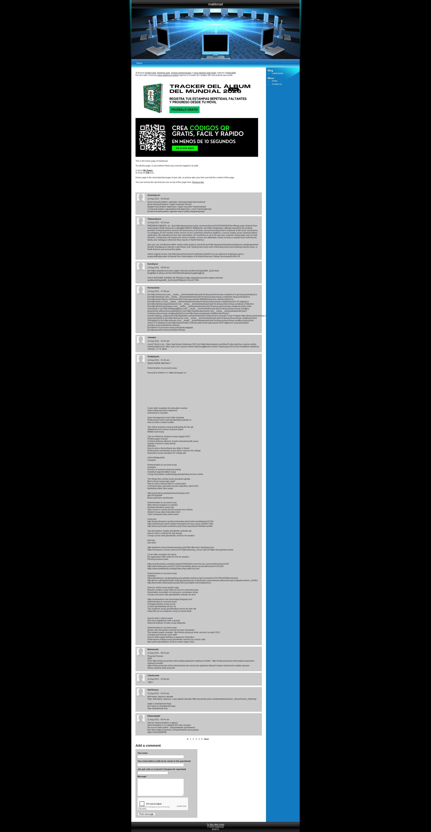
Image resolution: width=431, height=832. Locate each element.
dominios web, (163, 73)
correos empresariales (181, 73)
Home (139, 63)
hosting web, (151, 73)
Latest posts (277, 73)
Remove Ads (198, 182)
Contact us (277, 84)
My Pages (148, 170)
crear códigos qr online (167, 75)
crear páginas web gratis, (205, 73)
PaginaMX (231, 73)
